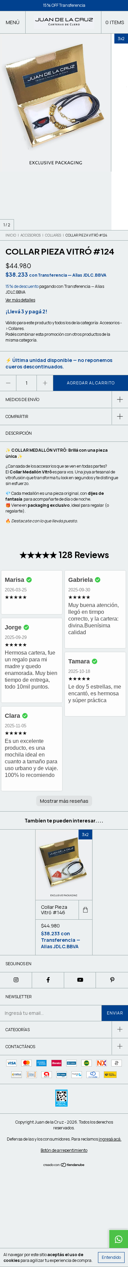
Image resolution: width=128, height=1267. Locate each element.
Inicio (10, 235)
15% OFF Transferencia (64, 5)
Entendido (111, 1257)
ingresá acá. (110, 1139)
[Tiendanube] (64, 1165)
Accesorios (30, 235)
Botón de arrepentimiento (64, 1150)
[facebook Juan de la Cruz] (48, 980)
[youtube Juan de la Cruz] (80, 980)
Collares (53, 235)
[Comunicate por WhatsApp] (118, 1239)
